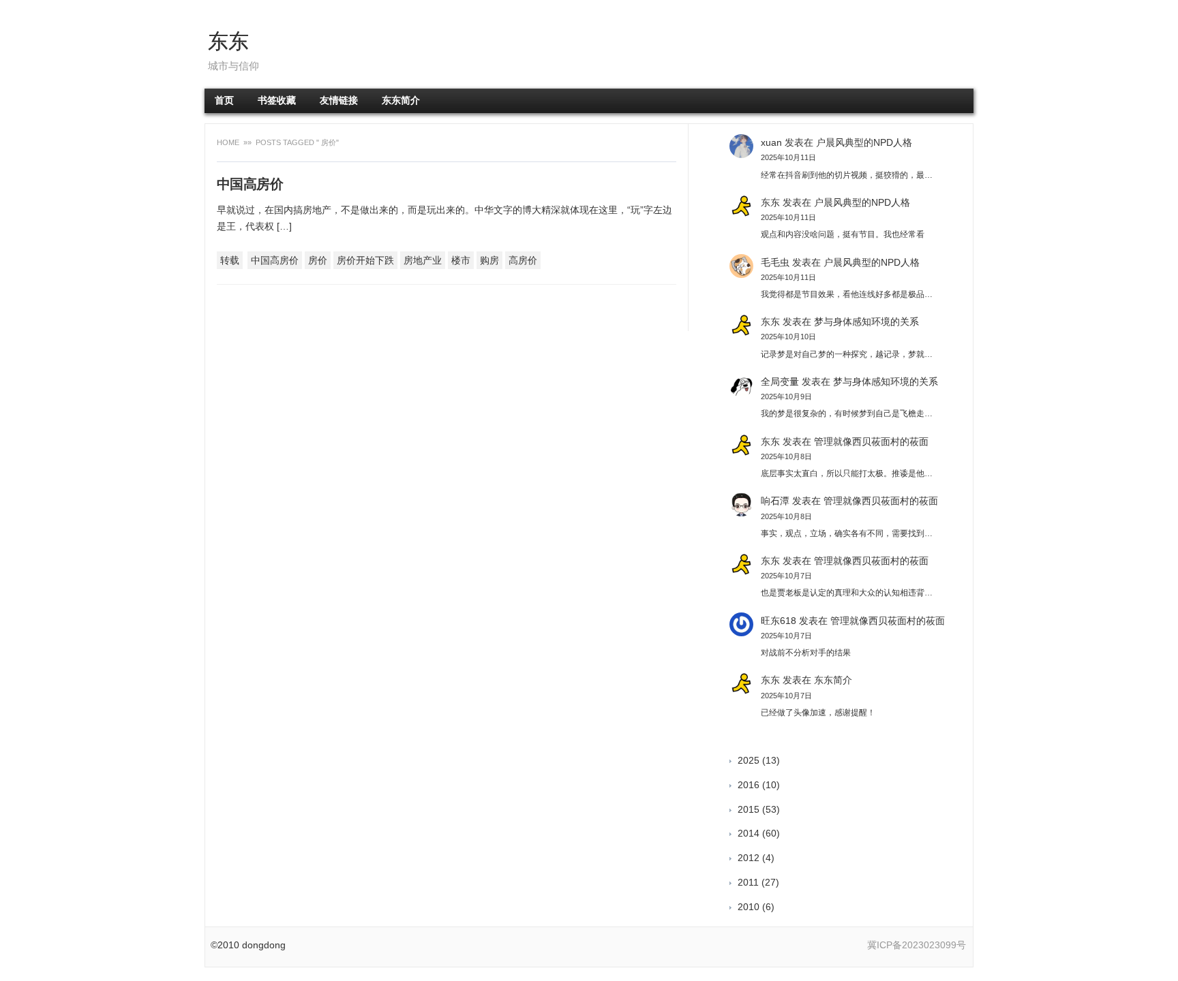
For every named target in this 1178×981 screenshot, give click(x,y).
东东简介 (401, 100)
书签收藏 (277, 100)
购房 (489, 260)
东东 (228, 41)
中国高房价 (250, 183)
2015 (748, 809)
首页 (224, 100)
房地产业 (423, 260)
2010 (748, 906)
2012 (748, 857)
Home (229, 142)
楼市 (460, 260)
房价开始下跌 (365, 260)
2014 (748, 833)
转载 (229, 260)
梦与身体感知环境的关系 (866, 321)
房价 (317, 260)
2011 (748, 882)
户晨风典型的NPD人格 (864, 142)
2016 (748, 784)
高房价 (523, 260)
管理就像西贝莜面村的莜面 (871, 441)
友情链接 (339, 100)
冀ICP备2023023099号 (916, 944)
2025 (748, 760)
